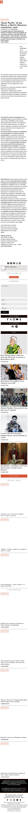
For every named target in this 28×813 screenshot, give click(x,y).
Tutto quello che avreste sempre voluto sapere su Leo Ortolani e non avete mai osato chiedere (12, 662)
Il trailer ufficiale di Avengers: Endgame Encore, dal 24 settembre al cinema (14, 435)
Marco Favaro (5, 666)
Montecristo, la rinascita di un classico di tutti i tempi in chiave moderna (13, 774)
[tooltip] (8, 263)
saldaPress (14, 277)
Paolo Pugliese (5, 777)
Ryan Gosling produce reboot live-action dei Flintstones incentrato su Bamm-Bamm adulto (13, 357)
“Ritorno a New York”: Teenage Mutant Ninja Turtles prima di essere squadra (14, 700)
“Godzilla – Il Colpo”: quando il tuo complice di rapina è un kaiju (14, 550)
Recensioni (4, 19)
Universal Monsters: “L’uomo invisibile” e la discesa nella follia (13, 585)
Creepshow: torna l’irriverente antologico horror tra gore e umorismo (12, 515)
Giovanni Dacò (5, 739)
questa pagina (24, 789)
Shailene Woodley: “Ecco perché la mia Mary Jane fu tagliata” (14, 409)
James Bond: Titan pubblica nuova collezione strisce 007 (12, 382)
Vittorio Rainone (14, 29)
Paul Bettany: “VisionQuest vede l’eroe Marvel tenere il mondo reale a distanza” (14, 468)
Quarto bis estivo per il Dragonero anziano (13, 737)
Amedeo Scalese (5, 703)
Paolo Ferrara (5, 627)
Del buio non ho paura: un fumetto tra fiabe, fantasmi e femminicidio (12, 624)
